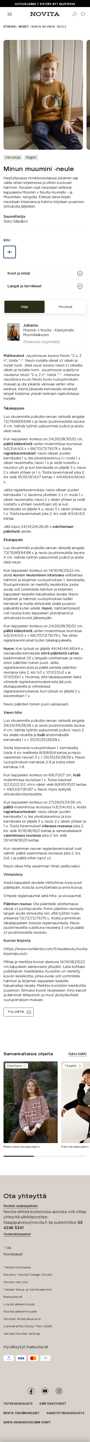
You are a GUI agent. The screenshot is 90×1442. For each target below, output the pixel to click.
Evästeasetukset (53, 1403)
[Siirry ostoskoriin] (83, 14)
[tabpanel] (45, 667)
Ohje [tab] (24, 307)
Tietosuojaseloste (18, 1403)
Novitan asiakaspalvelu (20, 1206)
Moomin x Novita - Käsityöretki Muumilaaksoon (48, 332)
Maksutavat (12, 1296)
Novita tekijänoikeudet (21, 1413)
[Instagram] (58, 1391)
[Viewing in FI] (9, 252)
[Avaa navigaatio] (9, 14)
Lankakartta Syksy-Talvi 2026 (27, 1326)
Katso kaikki (78, 1053)
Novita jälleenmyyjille (20, 1311)
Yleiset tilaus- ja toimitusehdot (27, 1289)
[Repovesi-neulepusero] (30, 1105)
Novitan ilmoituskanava (22, 1319)
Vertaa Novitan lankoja (21, 1333)
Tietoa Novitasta (17, 1267)
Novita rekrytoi (15, 1282)
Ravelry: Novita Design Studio (27, 1274)
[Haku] (74, 14)
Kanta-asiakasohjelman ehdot (27, 1422)
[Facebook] (31, 1391)
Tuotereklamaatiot (17, 1234)
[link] (45, 333)
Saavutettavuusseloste (65, 1413)
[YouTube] (45, 1391)
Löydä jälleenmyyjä (19, 1304)
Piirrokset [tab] (66, 307)
